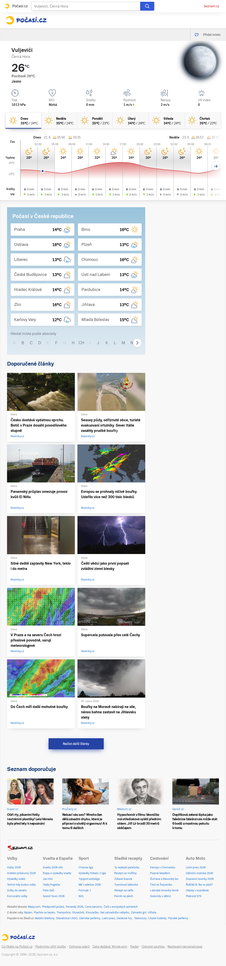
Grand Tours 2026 (53, 896)
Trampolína (63, 912)
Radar (134, 946)
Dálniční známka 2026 (199, 873)
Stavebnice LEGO (66, 918)
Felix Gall (48, 890)
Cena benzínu (93, 906)
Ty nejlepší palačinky (126, 867)
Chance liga (86, 867)
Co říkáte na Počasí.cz (17, 946)
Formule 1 (85, 890)
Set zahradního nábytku (114, 912)
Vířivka (152, 912)
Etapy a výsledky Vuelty (57, 873)
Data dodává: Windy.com (109, 946)
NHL (81, 896)
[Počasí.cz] (26, 20)
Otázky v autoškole (197, 890)
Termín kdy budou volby (21, 884)
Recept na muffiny (125, 873)
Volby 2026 (14, 867)
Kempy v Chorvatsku (162, 867)
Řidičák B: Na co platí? (199, 884)
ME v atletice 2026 (90, 884)
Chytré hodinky (157, 918)
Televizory (140, 918)
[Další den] (215, 166)
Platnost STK (194, 896)
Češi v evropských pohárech (121, 906)
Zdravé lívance (123, 879)
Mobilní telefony (44, 918)
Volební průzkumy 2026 (21, 873)
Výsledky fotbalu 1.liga (92, 873)
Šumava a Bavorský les (164, 879)
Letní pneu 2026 (196, 867)
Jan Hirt (48, 879)
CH (81, 342)
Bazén (28, 912)
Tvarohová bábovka (126, 884)
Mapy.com (34, 906)
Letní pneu (108, 918)
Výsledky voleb (16, 879)
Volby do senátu (17, 890)
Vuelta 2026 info (53, 867)
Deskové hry (124, 918)
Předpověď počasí (53, 906)
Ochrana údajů (79, 946)
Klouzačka (92, 912)
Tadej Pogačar (51, 884)
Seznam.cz (211, 6)
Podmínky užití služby (50, 946)
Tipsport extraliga (89, 879)
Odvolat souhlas (153, 946)
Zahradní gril (138, 912)
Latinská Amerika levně (164, 890)
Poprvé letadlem (160, 873)
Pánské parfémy (178, 918)
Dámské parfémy (89, 918)
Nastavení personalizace (185, 946)
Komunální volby (17, 896)
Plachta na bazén (44, 912)
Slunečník (78, 912)
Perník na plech (123, 896)
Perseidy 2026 (74, 906)
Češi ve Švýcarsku (161, 884)
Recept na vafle (123, 890)
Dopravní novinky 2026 (200, 879)
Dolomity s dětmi (160, 896)
